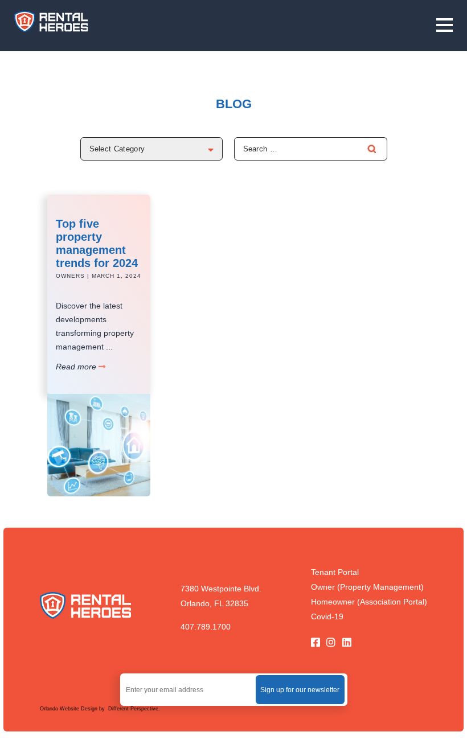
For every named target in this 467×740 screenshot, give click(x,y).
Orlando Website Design (69, 709)
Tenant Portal (335, 572)
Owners (70, 276)
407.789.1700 (206, 626)
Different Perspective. (133, 709)
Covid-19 (327, 616)
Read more (77, 366)
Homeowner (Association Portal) (369, 601)
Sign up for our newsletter (299, 690)
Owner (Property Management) (367, 586)
